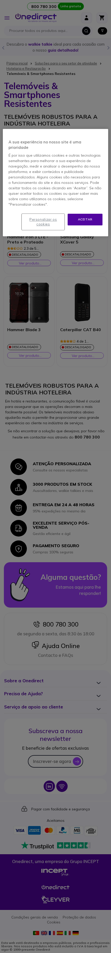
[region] (55, 182)
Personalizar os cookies (43, 222)
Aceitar (85, 219)
